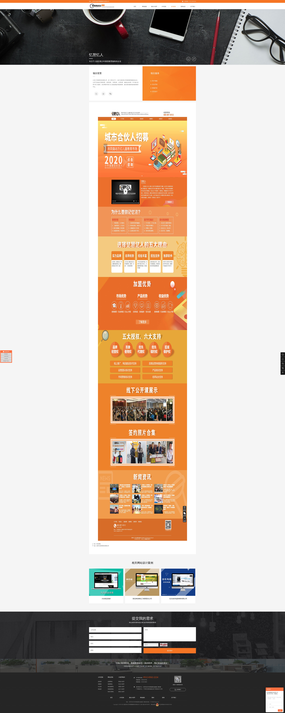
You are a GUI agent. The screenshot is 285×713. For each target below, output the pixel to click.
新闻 (163, 697)
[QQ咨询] (283, 358)
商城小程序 (121, 681)
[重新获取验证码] (163, 644)
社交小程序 (121, 684)
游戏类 (100, 681)
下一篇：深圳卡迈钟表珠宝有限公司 (100, 545)
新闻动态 (183, 6)
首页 (135, 6)
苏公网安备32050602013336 (165, 704)
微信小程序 (154, 6)
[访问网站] (194, 59)
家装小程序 (121, 691)
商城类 (100, 689)
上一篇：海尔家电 (96, 543)
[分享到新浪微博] (96, 94)
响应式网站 (111, 691)
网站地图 (153, 704)
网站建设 (144, 6)
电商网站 (110, 684)
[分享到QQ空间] (103, 94)
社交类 (100, 686)
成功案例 (173, 6)
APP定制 (164, 6)
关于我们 (192, 6)
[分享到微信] (110, 94)
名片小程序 (121, 689)
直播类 (100, 684)
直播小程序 (121, 686)
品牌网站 (110, 681)
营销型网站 (111, 689)
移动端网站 (111, 686)
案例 (153, 697)
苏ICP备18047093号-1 (145, 704)
